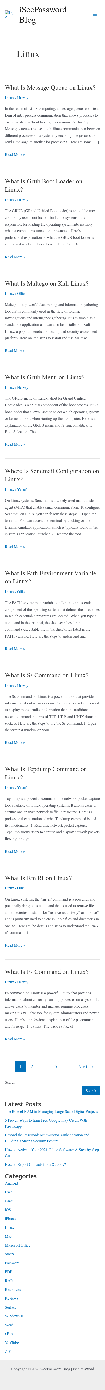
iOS (8, 1209)
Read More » (15, 155)
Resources (13, 1289)
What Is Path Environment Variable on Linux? (50, 577)
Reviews (11, 1298)
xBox (9, 1333)
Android (11, 1183)
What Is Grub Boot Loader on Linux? (43, 185)
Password (12, 1262)
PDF (8, 1271)
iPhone (10, 1218)
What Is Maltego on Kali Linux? (47, 283)
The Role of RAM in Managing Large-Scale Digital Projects (51, 1111)
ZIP (8, 1351)
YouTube (12, 1342)
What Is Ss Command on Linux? (47, 675)
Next (85, 1066)
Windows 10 (14, 1315)
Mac (8, 1236)
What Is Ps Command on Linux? (47, 971)
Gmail (9, 1200)
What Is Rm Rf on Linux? (38, 877)
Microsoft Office (17, 1245)
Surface (11, 1307)
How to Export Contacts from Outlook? (35, 1164)
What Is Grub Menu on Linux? (45, 377)
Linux (9, 97)
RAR (9, 1280)
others (9, 1253)
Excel (9, 1191)
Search (10, 1082)
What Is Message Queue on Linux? (50, 87)
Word (9, 1324)
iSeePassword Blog (43, 14)
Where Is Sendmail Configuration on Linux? (52, 474)
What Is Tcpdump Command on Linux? (46, 772)
